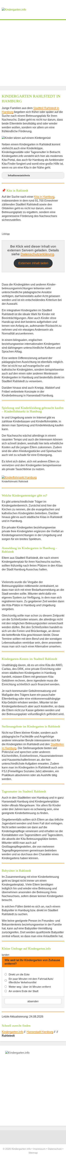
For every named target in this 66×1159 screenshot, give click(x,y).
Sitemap (33, 1152)
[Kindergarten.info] (14, 9)
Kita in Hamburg (44, 196)
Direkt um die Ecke (19, 974)
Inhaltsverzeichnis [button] (19, 175)
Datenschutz (55, 1148)
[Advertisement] (33, 53)
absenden (33, 1001)
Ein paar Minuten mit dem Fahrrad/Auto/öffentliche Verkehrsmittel (31, 980)
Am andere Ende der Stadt (23, 991)
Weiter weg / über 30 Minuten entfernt (30, 986)
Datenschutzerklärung (37, 254)
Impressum (39, 1148)
